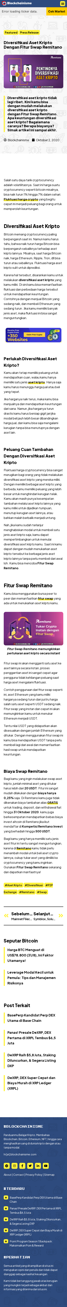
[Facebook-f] (22, 1166)
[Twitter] (30, 1166)
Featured (11, 32)
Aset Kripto (14, 885)
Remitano (24, 848)
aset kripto (36, 382)
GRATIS (52, 802)
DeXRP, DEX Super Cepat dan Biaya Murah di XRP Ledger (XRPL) (31, 1083)
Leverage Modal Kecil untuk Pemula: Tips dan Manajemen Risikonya (31, 977)
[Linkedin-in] (38, 1166)
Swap (43, 892)
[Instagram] (14, 1166)
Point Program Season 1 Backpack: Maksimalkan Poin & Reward (31, 1243)
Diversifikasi (35, 885)
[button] (62, 3)
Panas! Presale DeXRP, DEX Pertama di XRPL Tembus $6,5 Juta (31, 1037)
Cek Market (56, 11)
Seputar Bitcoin (21, 940)
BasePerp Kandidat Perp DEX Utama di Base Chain (35, 1199)
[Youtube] (46, 1166)
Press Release (29, 32)
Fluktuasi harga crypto (21, 199)
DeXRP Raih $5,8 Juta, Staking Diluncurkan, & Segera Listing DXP (31, 1060)
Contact (18, 1174)
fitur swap (45, 598)
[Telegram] (7, 1166)
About (8, 1174)
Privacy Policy (33, 1174)
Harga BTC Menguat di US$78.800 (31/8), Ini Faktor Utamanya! (30, 955)
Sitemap (49, 1174)
